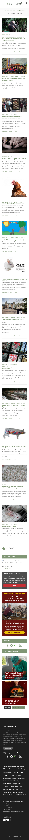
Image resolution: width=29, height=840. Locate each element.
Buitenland (13, 76)
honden (20, 772)
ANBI (22, 801)
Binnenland (5, 76)
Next (11, 548)
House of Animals (11, 562)
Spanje (11, 789)
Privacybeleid (6, 801)
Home (8, 13)
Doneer (14, 585)
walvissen (10, 794)
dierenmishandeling (18, 769)
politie (20, 786)
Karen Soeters (18, 560)
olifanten (5, 786)
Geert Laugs (4, 215)
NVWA (18, 784)
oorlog (10, 786)
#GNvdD (5, 766)
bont (23, 766)
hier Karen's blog (8, 566)
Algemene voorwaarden (15, 801)
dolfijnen (10, 772)
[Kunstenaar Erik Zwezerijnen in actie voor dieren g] (14, 693)
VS (25, 792)
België (21, 766)
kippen (18, 781)
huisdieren (17, 775)
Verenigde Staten (17, 792)
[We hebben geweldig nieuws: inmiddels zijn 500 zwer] (14, 668)
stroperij (16, 789)
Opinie (11, 200)
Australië (16, 766)
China (4, 769)
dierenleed (8, 769)
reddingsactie (5, 789)
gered (14, 772)
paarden (13, 786)
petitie (17, 786)
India (7, 778)
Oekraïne (24, 783)
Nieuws (8, 34)
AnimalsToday (5, 51)
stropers (21, 789)
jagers (23, 778)
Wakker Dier (5, 794)
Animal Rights (11, 766)
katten (14, 781)
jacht (20, 778)
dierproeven (5, 772)
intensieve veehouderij (12, 778)
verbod (10, 792)
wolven (20, 794)
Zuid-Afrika (24, 794)
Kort (3, 34)
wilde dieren (16, 794)
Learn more (8, 748)
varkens (5, 792)
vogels (22, 792)
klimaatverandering (9, 784)
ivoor (18, 778)
